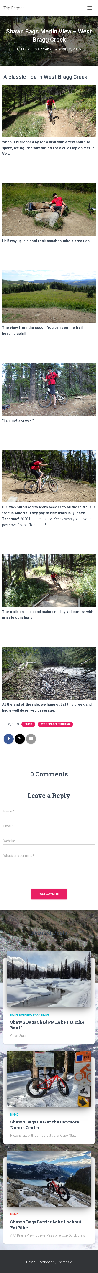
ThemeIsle (64, 1262)
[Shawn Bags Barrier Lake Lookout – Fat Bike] (49, 1178)
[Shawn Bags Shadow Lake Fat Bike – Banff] (49, 978)
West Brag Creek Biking (55, 724)
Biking (28, 724)
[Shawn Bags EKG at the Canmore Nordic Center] (49, 1078)
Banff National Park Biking (29, 1014)
